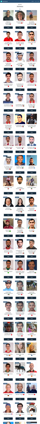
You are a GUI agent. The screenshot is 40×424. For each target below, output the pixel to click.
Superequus (5, 1)
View (8, 27)
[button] (33, 1)
